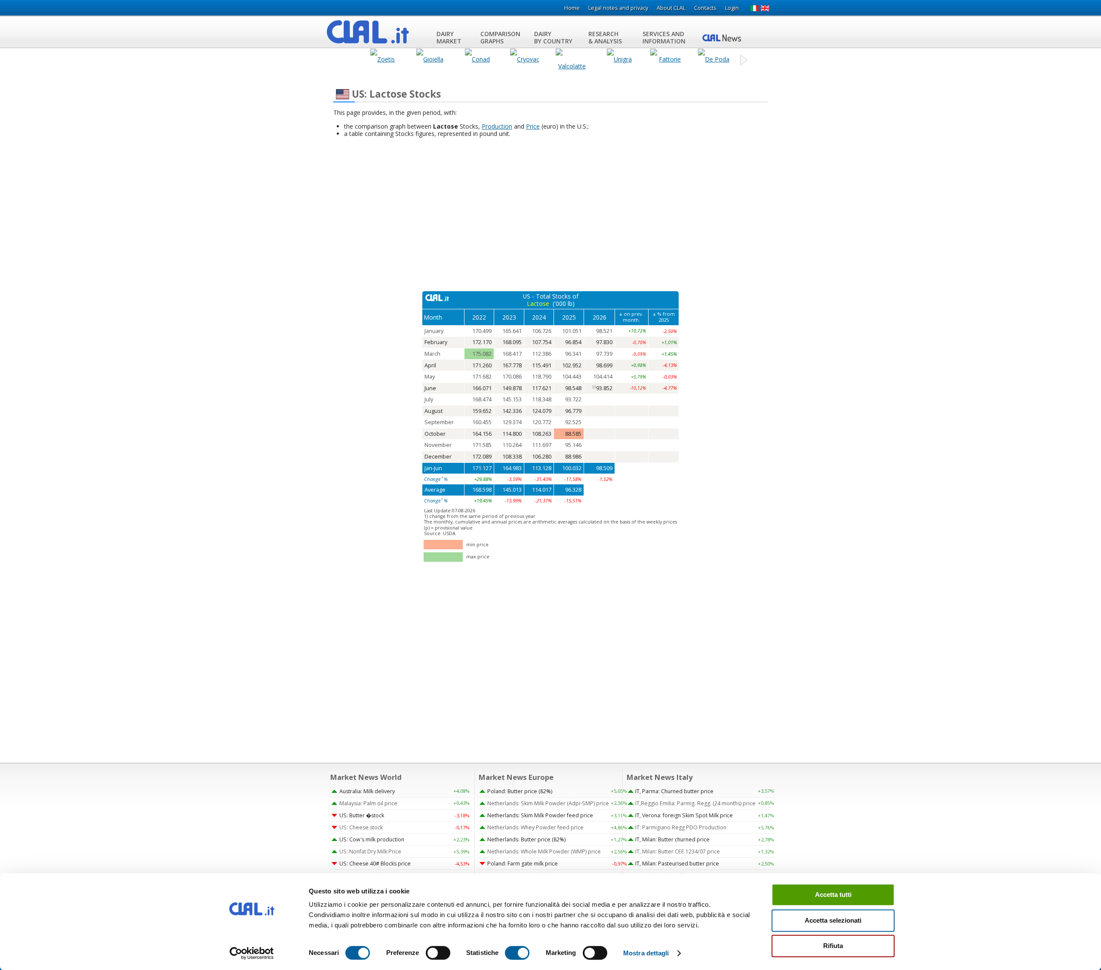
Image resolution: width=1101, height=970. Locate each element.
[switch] (438, 953)
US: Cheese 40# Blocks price (375, 863)
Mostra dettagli (646, 953)
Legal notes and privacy (618, 8)
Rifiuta (833, 945)
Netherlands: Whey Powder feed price (535, 827)
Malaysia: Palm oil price (368, 803)
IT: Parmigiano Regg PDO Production (680, 827)
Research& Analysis (605, 37)
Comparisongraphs (500, 37)
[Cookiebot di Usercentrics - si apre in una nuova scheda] (251, 953)
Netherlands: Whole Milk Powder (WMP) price (544, 851)
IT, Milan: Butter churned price (672, 839)
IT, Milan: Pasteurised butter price (677, 863)
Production (497, 126)
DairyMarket (449, 37)
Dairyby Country (553, 37)
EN (765, 8)
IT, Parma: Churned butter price (674, 791)
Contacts (705, 8)
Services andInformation (664, 37)
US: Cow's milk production (371, 839)
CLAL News (725, 37)
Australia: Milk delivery (367, 791)
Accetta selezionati (833, 920)
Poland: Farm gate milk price (522, 863)
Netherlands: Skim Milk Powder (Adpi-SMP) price (548, 803)
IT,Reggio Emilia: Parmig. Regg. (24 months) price (695, 803)
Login (732, 8)
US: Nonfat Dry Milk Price (370, 851)
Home (572, 8)
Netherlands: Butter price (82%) (526, 839)
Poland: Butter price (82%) (519, 791)
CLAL (368, 32)
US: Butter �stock (361, 815)
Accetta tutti (833, 894)
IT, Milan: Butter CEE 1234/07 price (677, 851)
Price (533, 126)
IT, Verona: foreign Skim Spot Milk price (684, 815)
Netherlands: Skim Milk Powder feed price (540, 815)
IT (754, 8)
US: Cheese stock (361, 827)
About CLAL (671, 8)
